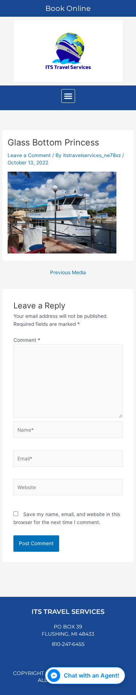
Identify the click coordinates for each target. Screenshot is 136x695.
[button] (68, 96)
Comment (26, 340)
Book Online (68, 8)
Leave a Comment (29, 155)
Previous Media (68, 272)
